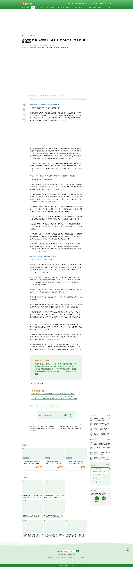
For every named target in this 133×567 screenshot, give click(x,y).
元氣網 (27, 35)
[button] (109, 7)
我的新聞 (103, 3)
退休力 (52, 8)
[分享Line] (24, 109)
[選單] (110, 3)
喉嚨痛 (38, 212)
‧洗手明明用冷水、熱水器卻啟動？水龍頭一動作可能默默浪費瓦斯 (53, 394)
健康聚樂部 (57, 557)
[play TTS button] (36, 99)
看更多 (108, 415)
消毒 (74, 224)
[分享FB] (24, 105)
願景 (98, 3)
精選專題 (63, 557)
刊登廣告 (43, 562)
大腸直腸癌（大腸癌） (97, 471)
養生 (28, 8)
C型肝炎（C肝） (96, 480)
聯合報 (69, 3)
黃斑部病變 (94, 482)
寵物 (99, 8)
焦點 (23, 8)
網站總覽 (90, 562)
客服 (50, 562)
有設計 (88, 3)
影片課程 (25, 458)
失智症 (105, 474)
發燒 (75, 199)
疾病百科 (68, 557)
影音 (42, 8)
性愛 (80, 8)
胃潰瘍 (103, 480)
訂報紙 (79, 562)
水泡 (64, 216)
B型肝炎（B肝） (96, 477)
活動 (94, 8)
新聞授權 (55, 562)
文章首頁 (77, 557)
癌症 (76, 8)
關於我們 (84, 562)
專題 (90, 8)
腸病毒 (32, 104)
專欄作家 (83, 557)
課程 (47, 8)
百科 (37, 8)
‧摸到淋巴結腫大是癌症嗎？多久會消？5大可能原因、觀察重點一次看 (54, 399)
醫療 (33, 8)
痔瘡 (105, 471)
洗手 (73, 175)
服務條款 (60, 562)
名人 (85, 8)
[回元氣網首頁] (28, 3)
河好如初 (82, 3)
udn (23, 35)
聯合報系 (75, 562)
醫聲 (62, 8)
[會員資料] (108, 3)
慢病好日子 (69, 8)
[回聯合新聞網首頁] (23, 3)
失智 (57, 8)
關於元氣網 (50, 557)
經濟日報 (75, 3)
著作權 (64, 562)
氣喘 (100, 482)
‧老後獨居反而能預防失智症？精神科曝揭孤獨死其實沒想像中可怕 (53, 396)
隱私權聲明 (69, 562)
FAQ (48, 562)
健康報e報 (59, 551)
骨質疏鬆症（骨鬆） (96, 474)
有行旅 (93, 3)
